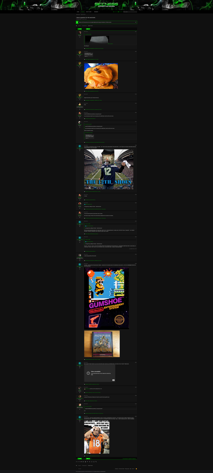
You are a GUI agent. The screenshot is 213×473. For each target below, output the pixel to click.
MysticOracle (79, 19)
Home (133, 468)
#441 (136, 31)
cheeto (80, 205)
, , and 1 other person (95, 209)
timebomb (79, 124)
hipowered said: (87, 124)
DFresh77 (79, 34)
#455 (136, 263)
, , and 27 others (94, 48)
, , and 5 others (94, 142)
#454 (136, 254)
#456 (136, 362)
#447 (136, 121)
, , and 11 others (92, 359)
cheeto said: (87, 223)
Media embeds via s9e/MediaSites (99, 471)
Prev (80, 458)
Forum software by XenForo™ (85, 471)
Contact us (116, 468)
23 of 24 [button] (84, 458)
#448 (136, 145)
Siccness (79, 468)
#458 (136, 395)
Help (130, 468)
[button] (92, 11)
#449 (136, 194)
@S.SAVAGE (88, 388)
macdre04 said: (87, 34)
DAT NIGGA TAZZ (80, 398)
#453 (136, 236)
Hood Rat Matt (79, 257)
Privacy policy (127, 468)
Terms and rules (121, 468)
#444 (136, 94)
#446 (136, 112)
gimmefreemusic (80, 54)
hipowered (80, 115)
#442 (136, 51)
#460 (136, 416)
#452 (136, 221)
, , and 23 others (91, 91)
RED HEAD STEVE (80, 148)
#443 (136, 62)
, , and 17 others (92, 191)
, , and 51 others (91, 59)
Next (88, 458)
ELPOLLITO (80, 106)
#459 (136, 403)
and (90, 118)
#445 (136, 103)
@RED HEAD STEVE (89, 204)
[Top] (135, 469)
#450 (136, 202)
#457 (136, 387)
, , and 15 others (93, 392)
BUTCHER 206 (79, 406)
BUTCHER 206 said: (88, 132)
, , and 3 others (93, 109)
